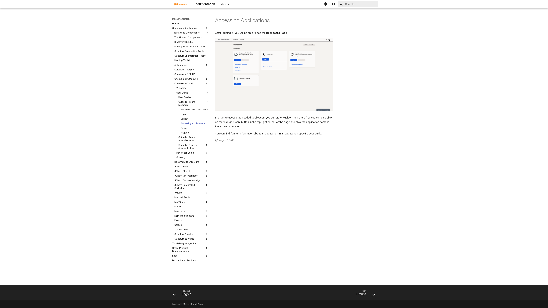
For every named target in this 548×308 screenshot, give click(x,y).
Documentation (181, 18)
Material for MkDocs (193, 304)
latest (223, 4)
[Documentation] (180, 4)
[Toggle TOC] (333, 4)
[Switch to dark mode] (325, 4)
